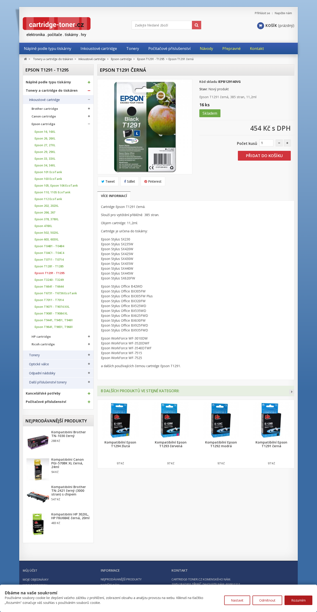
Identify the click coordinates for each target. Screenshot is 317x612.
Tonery (34, 355)
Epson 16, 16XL (45, 131)
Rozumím (298, 600)
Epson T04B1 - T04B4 (49, 246)
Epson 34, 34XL (45, 165)
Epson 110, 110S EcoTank (52, 192)
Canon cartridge (44, 116)
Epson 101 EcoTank (48, 172)
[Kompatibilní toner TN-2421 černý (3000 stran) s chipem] (37, 497)
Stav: (203, 89)
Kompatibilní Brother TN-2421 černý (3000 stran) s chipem (68, 490)
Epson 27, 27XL (45, 145)
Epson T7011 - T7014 (49, 299)
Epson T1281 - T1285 (49, 266)
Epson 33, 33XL (45, 158)
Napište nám (283, 13)
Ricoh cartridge (43, 344)
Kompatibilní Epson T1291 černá (271, 444)
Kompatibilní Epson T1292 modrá (221, 444)
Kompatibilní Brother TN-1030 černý (68, 434)
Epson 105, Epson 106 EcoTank (56, 185)
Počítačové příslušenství (46, 401)
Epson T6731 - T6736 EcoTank (56, 293)
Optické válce (39, 364)
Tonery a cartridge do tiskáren (52, 90)
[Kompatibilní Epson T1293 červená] (170, 420)
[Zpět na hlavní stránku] (25, 59)
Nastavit (237, 600)
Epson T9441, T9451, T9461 (54, 320)
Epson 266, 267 (45, 212)
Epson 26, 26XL (45, 138)
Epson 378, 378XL (47, 219)
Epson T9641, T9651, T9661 (54, 326)
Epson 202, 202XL (47, 205)
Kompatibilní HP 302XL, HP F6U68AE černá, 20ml (70, 516)
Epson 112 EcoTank (48, 199)
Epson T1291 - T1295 (50, 273)
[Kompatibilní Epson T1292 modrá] (221, 420)
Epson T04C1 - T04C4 (49, 252)
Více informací (114, 196)
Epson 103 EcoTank (48, 178)
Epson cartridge (43, 124)
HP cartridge (41, 336)
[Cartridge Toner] (67, 27)
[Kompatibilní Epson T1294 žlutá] (120, 420)
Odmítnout (267, 600)
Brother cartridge (45, 108)
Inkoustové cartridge (44, 99)
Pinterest (154, 181)
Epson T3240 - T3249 (49, 279)
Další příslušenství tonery (48, 382)
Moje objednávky (36, 579)
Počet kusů (247, 143)
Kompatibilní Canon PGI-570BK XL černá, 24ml (67, 463)
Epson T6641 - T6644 (49, 286)
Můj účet (30, 570)
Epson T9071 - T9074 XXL (52, 306)
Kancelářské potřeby (43, 393)
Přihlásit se (262, 13)
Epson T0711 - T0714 (49, 259)
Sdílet (130, 181)
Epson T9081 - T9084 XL (51, 313)
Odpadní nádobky (42, 373)
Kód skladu (208, 81)
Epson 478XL (43, 225)
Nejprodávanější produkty (56, 421)
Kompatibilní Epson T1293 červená (171, 444)
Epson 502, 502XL (47, 232)
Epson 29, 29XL (45, 151)
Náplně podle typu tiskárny (48, 82)
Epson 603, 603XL (47, 239)
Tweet (109, 181)
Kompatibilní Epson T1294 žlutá (120, 444)
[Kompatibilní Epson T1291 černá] (271, 420)
